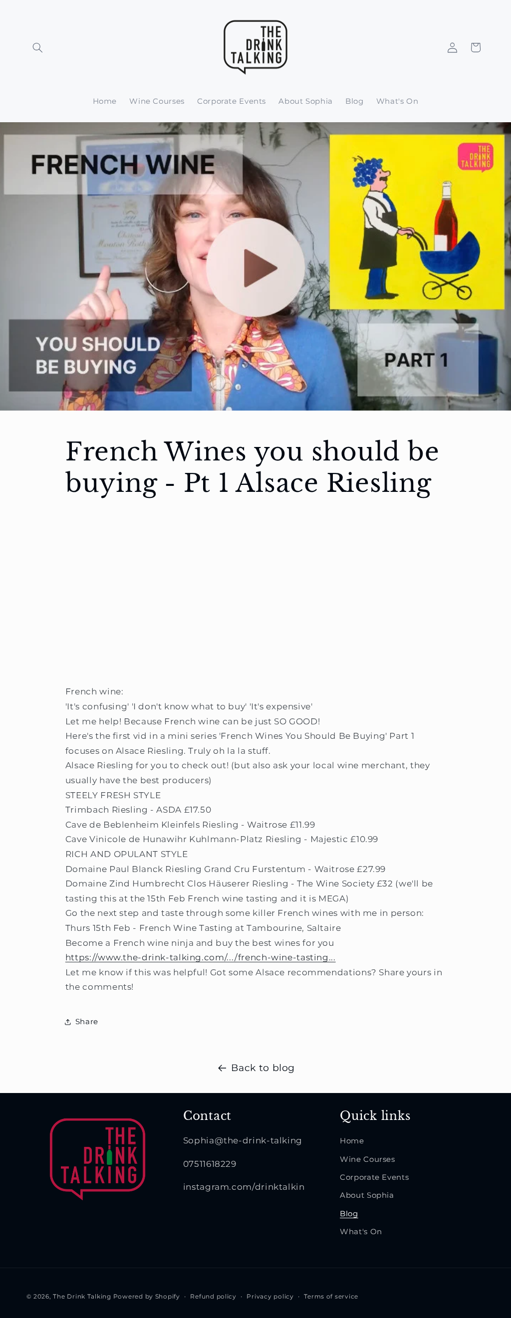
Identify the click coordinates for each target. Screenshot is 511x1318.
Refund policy (213, 1296)
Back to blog (263, 1068)
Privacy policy (270, 1296)
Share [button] (86, 1021)
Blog (349, 1213)
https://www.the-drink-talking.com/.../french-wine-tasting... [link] (200, 957)
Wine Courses (367, 1159)
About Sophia (367, 1195)
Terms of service (331, 1296)
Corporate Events (374, 1177)
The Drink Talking (83, 1296)
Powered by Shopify (146, 1296)
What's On (361, 1231)
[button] (37, 47)
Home (352, 1140)
